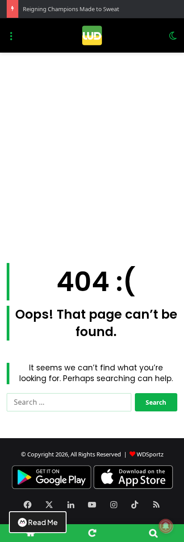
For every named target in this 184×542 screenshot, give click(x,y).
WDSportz (150, 454)
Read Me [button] (43, 522)
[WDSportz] (92, 35)
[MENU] (11, 39)
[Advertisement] (92, 158)
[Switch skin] (172, 39)
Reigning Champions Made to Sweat (71, 9)
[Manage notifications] (166, 526)
